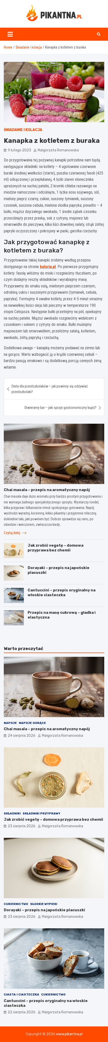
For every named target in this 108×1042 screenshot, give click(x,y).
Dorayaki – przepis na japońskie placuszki (44, 910)
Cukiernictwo (16, 904)
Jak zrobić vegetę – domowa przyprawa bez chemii (55, 548)
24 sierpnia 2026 (21, 735)
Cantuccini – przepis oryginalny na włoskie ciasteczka (61, 592)
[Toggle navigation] (10, 34)
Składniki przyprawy (41, 813)
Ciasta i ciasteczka (21, 994)
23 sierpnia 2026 (21, 826)
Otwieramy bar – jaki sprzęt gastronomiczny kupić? (60, 408)
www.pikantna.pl (69, 1034)
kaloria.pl (48, 266)
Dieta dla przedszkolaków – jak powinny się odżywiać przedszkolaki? (50, 389)
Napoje (10, 723)
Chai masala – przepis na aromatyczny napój (47, 490)
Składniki (12, 813)
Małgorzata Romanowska (58, 150)
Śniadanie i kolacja (23, 130)
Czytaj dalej (12, 533)
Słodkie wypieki (43, 904)
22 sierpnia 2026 (21, 1012)
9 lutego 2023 (19, 150)
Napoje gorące (32, 723)
